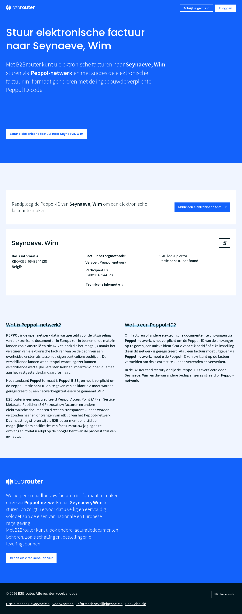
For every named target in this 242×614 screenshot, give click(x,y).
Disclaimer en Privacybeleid (28, 603)
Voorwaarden (63, 603)
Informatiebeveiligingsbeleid (99, 603)
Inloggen (225, 8)
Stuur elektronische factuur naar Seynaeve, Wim (46, 134)
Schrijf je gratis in (196, 8)
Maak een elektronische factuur (202, 207)
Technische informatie (103, 285)
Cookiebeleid (135, 603)
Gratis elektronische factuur (31, 558)
